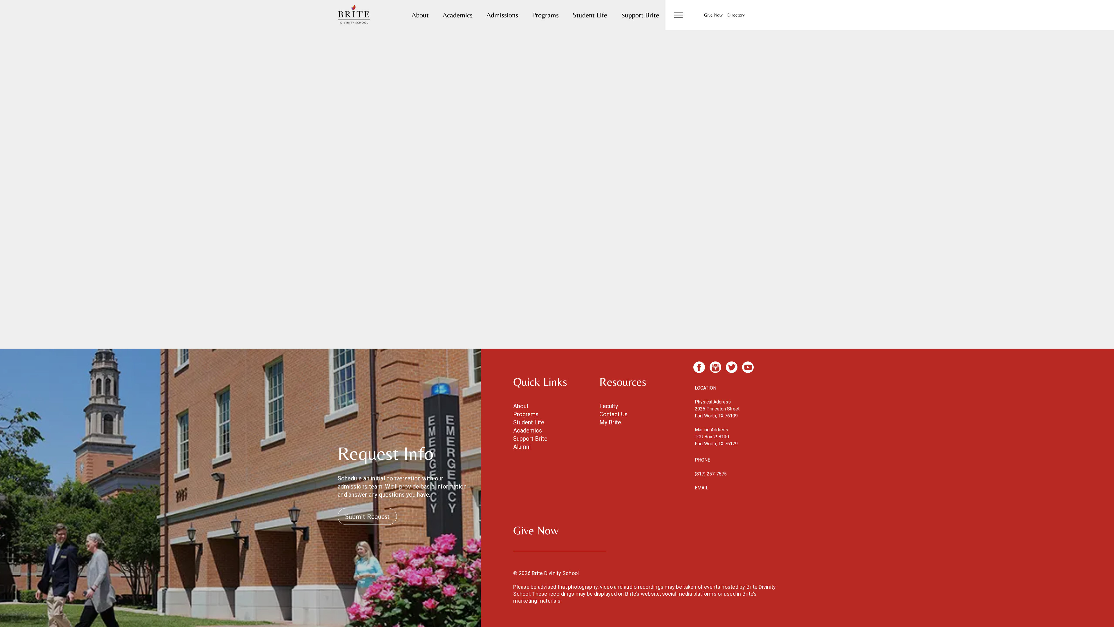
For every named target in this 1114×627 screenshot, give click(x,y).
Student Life (590, 15)
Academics (458, 15)
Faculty (608, 406)
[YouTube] (748, 367)
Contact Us (613, 414)
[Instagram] (715, 367)
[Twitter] (731, 367)
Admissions (502, 15)
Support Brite (640, 15)
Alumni (522, 446)
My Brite (610, 422)
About (420, 15)
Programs (545, 15)
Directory (736, 15)
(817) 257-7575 (711, 474)
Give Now (713, 15)
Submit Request (367, 516)
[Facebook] (699, 367)
